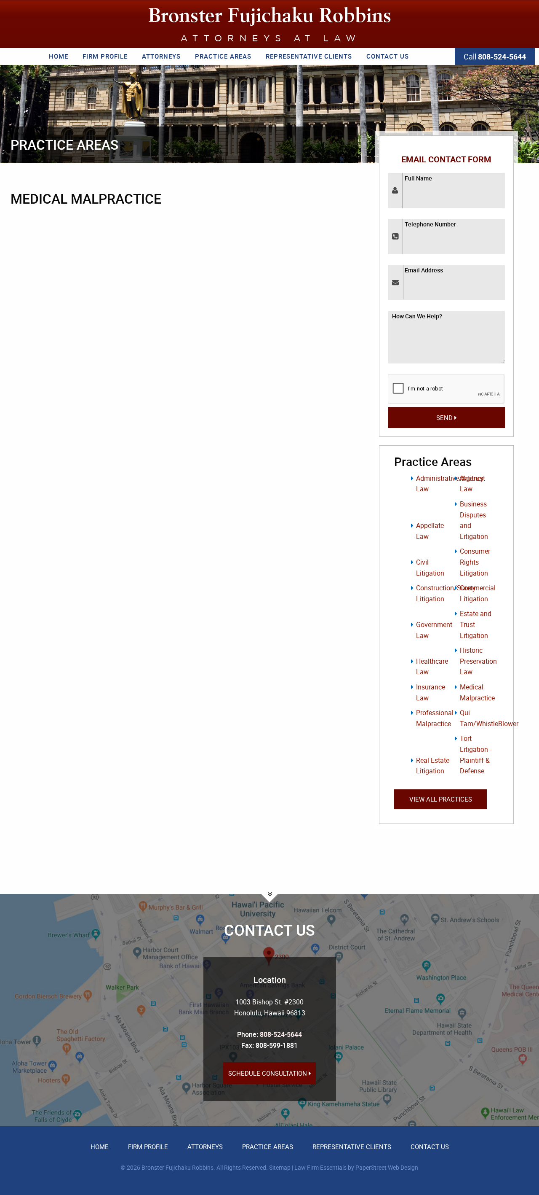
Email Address (424, 270)
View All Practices (440, 799)
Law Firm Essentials (320, 1167)
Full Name (418, 178)
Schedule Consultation (268, 1073)
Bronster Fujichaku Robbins (177, 1167)
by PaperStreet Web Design (383, 1167)
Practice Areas (223, 56)
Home (58, 56)
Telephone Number (430, 224)
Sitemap (280, 1167)
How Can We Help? (417, 316)
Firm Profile (105, 56)
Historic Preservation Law (478, 661)
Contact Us (387, 56)
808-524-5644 (281, 1034)
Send (445, 417)
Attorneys (161, 56)
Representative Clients (309, 56)
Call (495, 56)
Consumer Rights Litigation (475, 561)
